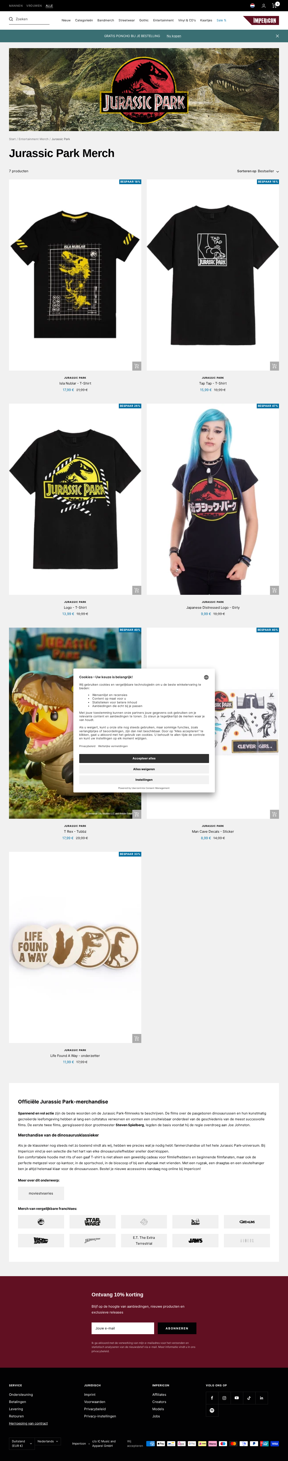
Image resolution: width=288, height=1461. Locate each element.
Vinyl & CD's (187, 20)
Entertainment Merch (34, 139)
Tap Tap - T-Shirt (213, 383)
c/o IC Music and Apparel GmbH (104, 1443)
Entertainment (163, 20)
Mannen (16, 5)
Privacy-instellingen (100, 1416)
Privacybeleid (95, 1409)
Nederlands (46, 1441)
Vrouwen (34, 5)
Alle (49, 5)
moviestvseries (41, 1193)
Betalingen (17, 1402)
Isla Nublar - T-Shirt (75, 383)
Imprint (89, 1394)
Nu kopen (174, 36)
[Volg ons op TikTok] (249, 1398)
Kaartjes (206, 20)
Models (158, 1409)
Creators (159, 1402)
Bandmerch (105, 20)
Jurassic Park (75, 377)
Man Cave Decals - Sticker (213, 831)
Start (12, 139)
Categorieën (84, 20)
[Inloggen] (264, 6)
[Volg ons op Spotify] (212, 1410)
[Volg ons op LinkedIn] (261, 1398)
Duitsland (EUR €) (18, 1443)
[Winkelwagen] (274, 5)
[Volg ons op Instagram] (224, 1398)
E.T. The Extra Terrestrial (144, 1240)
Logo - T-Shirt (75, 607)
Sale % (221, 20)
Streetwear (127, 20)
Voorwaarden (94, 1402)
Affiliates (159, 1394)
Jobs (156, 1416)
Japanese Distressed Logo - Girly (213, 607)
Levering (16, 1409)
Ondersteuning (21, 1394)
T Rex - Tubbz (75, 831)
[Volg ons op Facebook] (212, 1398)
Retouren (16, 1416)
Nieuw (66, 20)
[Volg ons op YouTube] (237, 1398)
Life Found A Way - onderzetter (75, 1056)
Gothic (144, 20)
